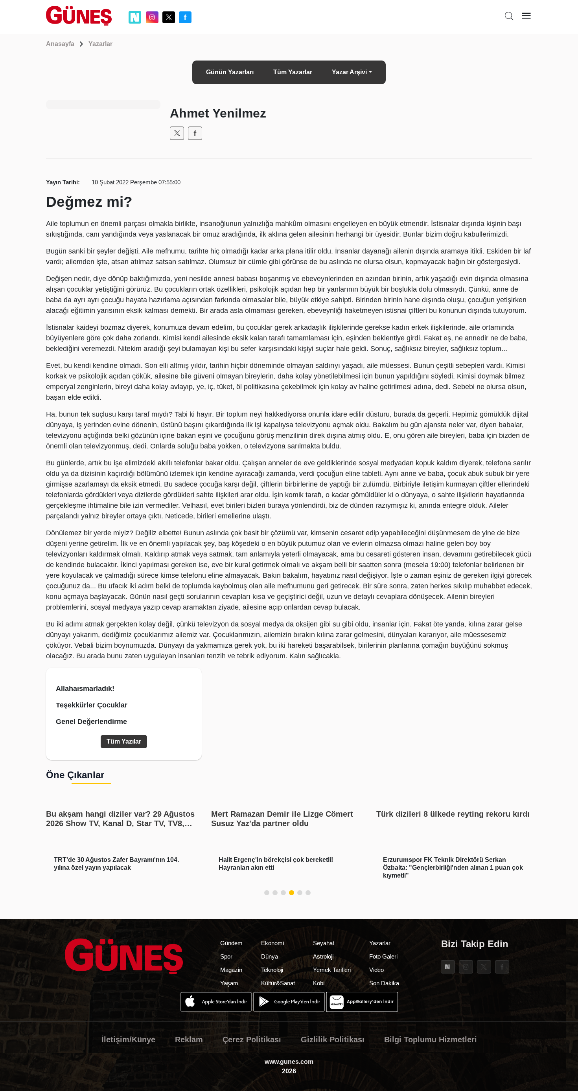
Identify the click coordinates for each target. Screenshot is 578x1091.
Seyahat (323, 943)
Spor (226, 956)
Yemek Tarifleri (332, 969)
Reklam (189, 1039)
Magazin (231, 969)
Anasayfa (60, 43)
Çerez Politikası (252, 1039)
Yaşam (229, 983)
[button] (266, 892)
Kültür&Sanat (278, 983)
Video (376, 969)
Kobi (318, 983)
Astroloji (323, 956)
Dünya (269, 956)
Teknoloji (272, 969)
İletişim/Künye (128, 1039)
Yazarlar (100, 43)
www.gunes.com (289, 1061)
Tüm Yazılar (124, 741)
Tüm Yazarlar (292, 72)
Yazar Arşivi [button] (349, 72)
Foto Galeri (383, 956)
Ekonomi (272, 943)
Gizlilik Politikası (332, 1039)
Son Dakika (384, 983)
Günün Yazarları (230, 72)
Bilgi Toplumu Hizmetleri (430, 1039)
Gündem (231, 943)
